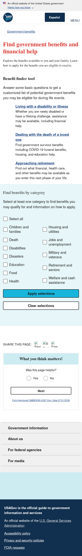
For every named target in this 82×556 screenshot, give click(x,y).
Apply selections (41, 293)
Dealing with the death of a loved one (42, 137)
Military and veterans (57, 254)
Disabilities (17, 248)
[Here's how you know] (41, 5)
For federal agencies (24, 449)
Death (13, 239)
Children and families (19, 229)
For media (16, 460)
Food (13, 272)
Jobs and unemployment (60, 241)
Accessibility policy (17, 533)
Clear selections (41, 305)
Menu (75, 20)
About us (15, 438)
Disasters (16, 256)
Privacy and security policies (24, 540)
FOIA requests (14, 547)
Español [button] (54, 17)
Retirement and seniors (60, 267)
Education (16, 264)
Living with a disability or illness (41, 106)
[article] (41, 381)
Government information (28, 428)
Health (14, 281)
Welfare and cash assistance (62, 280)
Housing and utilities (58, 229)
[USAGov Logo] (8, 17)
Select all (16, 219)
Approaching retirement (34, 163)
